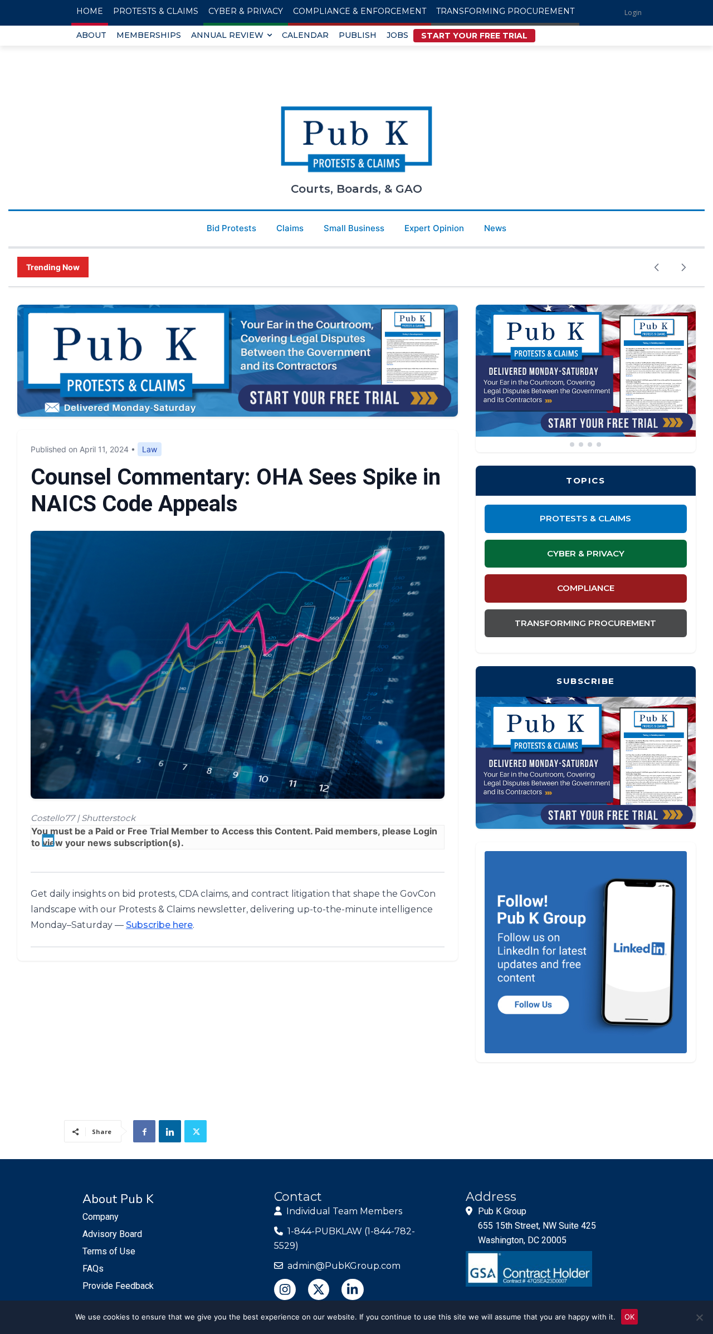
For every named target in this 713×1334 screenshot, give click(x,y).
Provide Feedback (118, 1286)
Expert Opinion (434, 228)
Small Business (354, 228)
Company (100, 1216)
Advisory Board (112, 1234)
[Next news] (683, 267)
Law (149, 449)
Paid (104, 831)
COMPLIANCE (585, 588)
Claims (290, 228)
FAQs (93, 1268)
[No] (699, 1317)
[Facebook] (144, 1131)
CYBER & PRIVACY (585, 553)
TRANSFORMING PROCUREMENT (585, 623)
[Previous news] (656, 267)
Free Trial (148, 831)
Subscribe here (159, 925)
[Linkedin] (170, 1131)
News (495, 228)
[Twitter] (195, 1131)
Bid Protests (231, 228)
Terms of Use (108, 1251)
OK (629, 1316)
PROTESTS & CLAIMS (585, 518)
